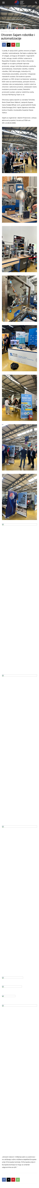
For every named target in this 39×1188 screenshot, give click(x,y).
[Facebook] (4, 45)
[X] (9, 45)
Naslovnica (4, 31)
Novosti (11, 31)
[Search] (36, 2)
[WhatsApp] (18, 45)
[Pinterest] (13, 45)
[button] (3, 2)
